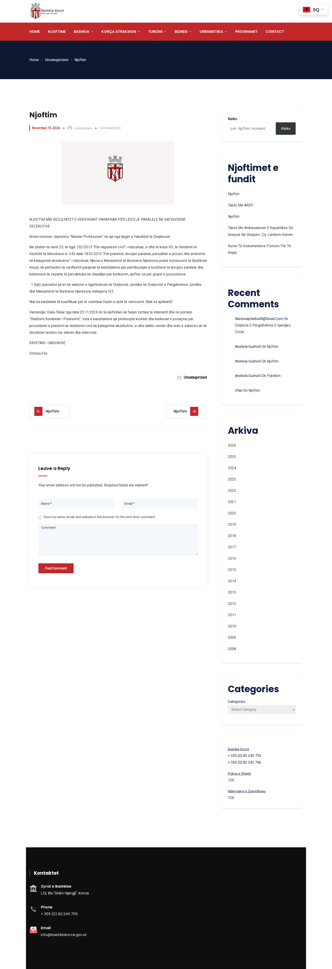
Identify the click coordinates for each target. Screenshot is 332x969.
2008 (232, 649)
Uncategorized (56, 60)
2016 (232, 558)
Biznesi (181, 31)
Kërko (285, 128)
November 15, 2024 (46, 128)
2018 (232, 536)
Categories (236, 701)
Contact (275, 31)
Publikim (274, 376)
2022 (232, 490)
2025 (232, 457)
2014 (232, 581)
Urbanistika (211, 31)
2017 (232, 547)
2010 (232, 626)
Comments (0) (110, 128)
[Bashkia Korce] (47, 11)
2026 (232, 445)
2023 (232, 479)
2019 (232, 524)
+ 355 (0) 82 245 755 (59, 914)
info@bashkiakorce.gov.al (63, 934)
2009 (232, 637)
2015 (232, 570)
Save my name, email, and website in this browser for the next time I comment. (100, 517)
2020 (232, 513)
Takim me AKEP (240, 205)
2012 (232, 604)
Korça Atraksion (118, 31)
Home (34, 31)
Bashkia (81, 31)
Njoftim (233, 194)
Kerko (232, 119)
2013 (232, 592)
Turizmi (155, 31)
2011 (232, 615)
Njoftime (57, 31)
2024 (232, 468)
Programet (246, 31)
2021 (232, 502)
